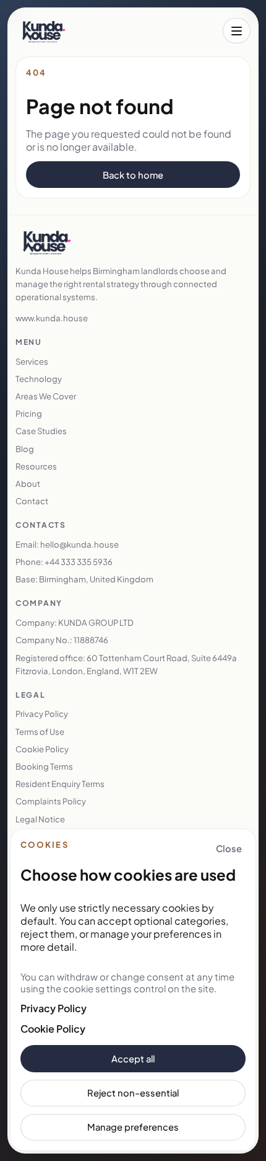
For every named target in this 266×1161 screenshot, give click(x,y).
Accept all (133, 1058)
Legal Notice (40, 819)
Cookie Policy (52, 1028)
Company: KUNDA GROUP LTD (74, 622)
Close (229, 848)
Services (31, 361)
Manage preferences (133, 1126)
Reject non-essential (133, 1092)
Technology (38, 378)
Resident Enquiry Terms (60, 783)
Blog (24, 448)
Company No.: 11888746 (61, 639)
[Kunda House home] (43, 31)
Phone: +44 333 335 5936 (64, 561)
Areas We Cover (45, 396)
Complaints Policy (50, 801)
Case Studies (41, 430)
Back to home (133, 174)
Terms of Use (39, 731)
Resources (36, 466)
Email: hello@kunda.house (67, 544)
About (27, 483)
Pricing (28, 413)
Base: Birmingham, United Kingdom (84, 579)
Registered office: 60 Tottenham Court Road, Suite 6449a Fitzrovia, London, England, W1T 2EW (126, 664)
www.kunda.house (51, 318)
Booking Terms (44, 766)
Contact (31, 501)
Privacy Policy (53, 1008)
